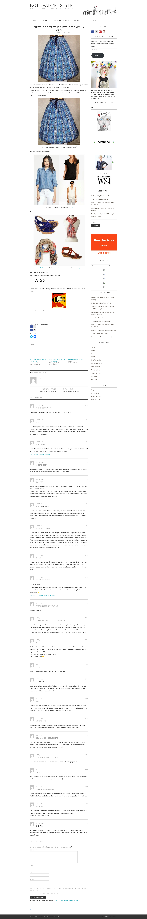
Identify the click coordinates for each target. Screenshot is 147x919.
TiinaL (38, 558)
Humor (93, 357)
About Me (45, 20)
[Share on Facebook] (31, 330)
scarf (39, 268)
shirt (53, 207)
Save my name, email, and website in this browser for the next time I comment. (58, 889)
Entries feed (95, 393)
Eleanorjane (42, 682)
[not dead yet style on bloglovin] (104, 121)
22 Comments (66, 33)
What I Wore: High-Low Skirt (75, 359)
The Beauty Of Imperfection (99, 333)
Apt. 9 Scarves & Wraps (64, 319)
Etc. (92, 353)
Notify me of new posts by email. (45, 893)
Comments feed (96, 396)
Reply (86, 405)
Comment (34, 850)
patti (58, 33)
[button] (59, 58)
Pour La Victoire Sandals (44, 315)
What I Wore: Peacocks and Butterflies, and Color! (48, 392)
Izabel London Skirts (61, 310)
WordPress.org (95, 400)
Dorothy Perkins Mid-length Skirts (39, 310)
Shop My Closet (61, 20)
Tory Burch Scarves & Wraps (52, 319)
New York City (95, 366)
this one (38, 93)
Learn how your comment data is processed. (67, 901)
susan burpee (42, 506)
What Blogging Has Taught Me (100, 199)
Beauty (93, 350)
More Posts (43, 381)
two (43, 268)
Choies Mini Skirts (52, 310)
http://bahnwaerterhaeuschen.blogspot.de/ (42, 595)
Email (32, 872)
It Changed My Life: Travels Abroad (101, 196)
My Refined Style (96, 363)
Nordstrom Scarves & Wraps (38, 319)
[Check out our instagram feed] (41, 326)
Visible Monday (96, 373)
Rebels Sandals (54, 315)
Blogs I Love (79, 20)
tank (72, 207)
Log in (93, 390)
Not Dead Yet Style (51, 5)
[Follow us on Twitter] (34, 326)
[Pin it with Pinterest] (37, 330)
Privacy (92, 20)
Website (33, 879)
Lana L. (39, 772)
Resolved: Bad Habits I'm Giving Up (101, 337)
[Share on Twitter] (34, 330)
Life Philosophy (96, 360)
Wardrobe (35, 372)
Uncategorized (95, 370)
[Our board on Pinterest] (37, 326)
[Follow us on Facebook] (31, 326)
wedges (79, 268)
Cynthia (39, 826)
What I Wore (42, 372)
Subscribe (98, 55)
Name (32, 865)
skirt (45, 147)
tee (59, 207)
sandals (67, 268)
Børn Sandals (35, 315)
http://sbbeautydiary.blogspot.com (40, 454)
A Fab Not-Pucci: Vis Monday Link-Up (102, 318)
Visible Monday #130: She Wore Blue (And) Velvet (71, 392)
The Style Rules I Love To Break (100, 321)
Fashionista (105, 916)
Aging (93, 347)
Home (34, 20)
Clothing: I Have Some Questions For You (103, 330)
